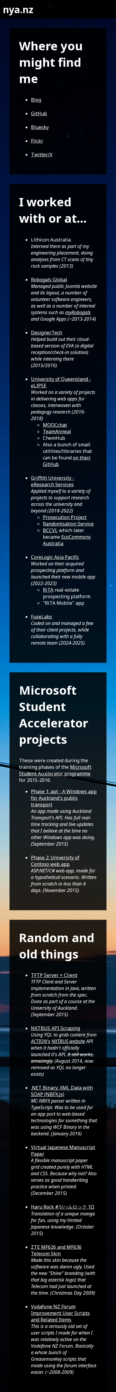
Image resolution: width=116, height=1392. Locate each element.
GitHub (39, 113)
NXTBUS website (68, 1041)
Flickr (37, 141)
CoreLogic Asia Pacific (55, 557)
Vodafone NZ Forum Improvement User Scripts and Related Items (60, 1313)
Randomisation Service (68, 523)
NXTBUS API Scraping (55, 1028)
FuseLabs (41, 616)
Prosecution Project (65, 517)
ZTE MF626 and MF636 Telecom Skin (56, 1250)
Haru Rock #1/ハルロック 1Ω (62, 1207)
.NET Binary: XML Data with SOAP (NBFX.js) (62, 1091)
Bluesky (40, 127)
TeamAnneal (57, 431)
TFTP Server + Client (54, 975)
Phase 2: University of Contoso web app (55, 860)
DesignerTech (46, 332)
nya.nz (18, 9)
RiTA (48, 590)
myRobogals (78, 312)
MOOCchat (55, 425)
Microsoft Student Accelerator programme (55, 770)
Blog (36, 99)
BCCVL (50, 530)
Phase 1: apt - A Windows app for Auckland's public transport (64, 798)
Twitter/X (41, 154)
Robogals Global (49, 279)
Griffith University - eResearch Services (52, 481)
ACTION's (40, 1041)
